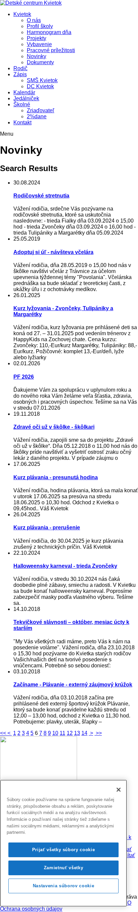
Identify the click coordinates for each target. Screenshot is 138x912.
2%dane (37, 116)
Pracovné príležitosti (51, 50)
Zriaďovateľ (40, 110)
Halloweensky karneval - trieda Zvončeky (65, 566)
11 (62, 733)
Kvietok (22, 14)
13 (77, 733)
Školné (21, 104)
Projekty (36, 38)
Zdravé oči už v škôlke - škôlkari (53, 427)
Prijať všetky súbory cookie (63, 849)
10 (55, 733)
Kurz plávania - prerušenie (46, 527)
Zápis (20, 74)
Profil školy (40, 26)
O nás (34, 20)
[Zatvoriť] (118, 789)
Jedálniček (26, 98)
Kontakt (22, 122)
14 (84, 733)
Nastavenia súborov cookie (63, 885)
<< (3, 733)
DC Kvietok (40, 86)
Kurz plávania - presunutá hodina (55, 477)
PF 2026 (23, 377)
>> (98, 733)
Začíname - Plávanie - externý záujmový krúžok (72, 684)
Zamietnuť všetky (63, 867)
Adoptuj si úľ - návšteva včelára (53, 252)
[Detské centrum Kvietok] (31, 3)
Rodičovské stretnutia (41, 196)
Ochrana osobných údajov (31, 909)
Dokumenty (40, 62)
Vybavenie (39, 44)
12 (70, 733)
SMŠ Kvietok (42, 80)
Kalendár (24, 92)
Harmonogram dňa (49, 32)
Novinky (36, 56)
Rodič (20, 68)
